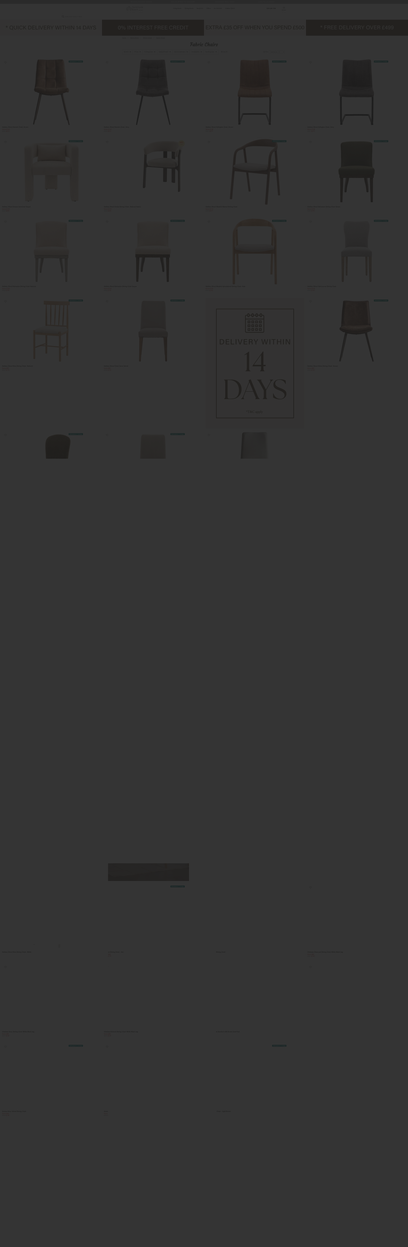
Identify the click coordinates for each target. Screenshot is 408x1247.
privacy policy (269, 619)
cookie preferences (218, 622)
